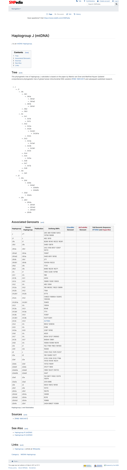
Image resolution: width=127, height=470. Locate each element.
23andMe (70, 227)
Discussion (60, 14)
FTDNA (96, 230)
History (78, 14)
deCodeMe (83, 227)
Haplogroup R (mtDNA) (23, 432)
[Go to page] (116, 4)
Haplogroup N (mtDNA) (23, 435)
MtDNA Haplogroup (28, 454)
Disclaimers (32, 468)
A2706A (47, 321)
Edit (70, 14)
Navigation (16, 9)
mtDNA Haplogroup (24, 44)
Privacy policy (12, 468)
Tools (15, 461)
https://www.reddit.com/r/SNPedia (57, 18)
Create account (105, 1)
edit (20, 73)
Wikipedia (36, 449)
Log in (117, 1)
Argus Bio (106, 230)
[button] (13, 51)
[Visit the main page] (16, 2)
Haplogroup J (20, 449)
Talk (80, 1)
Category (15, 454)
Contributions (90, 1)
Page (50, 14)
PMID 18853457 (78, 79)
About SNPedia (22, 468)
